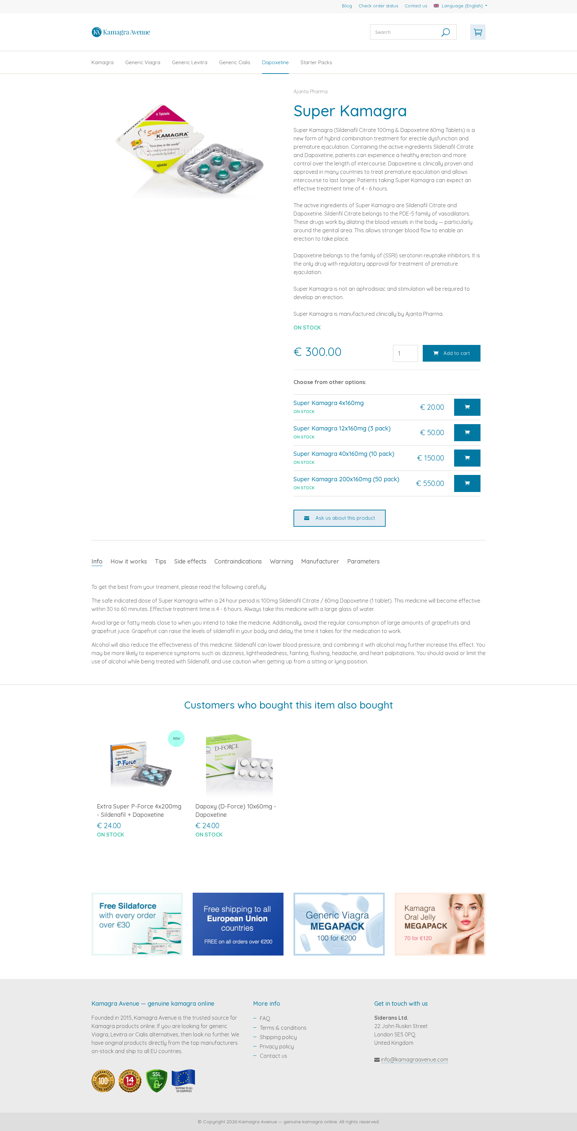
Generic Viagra (142, 62)
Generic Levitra (189, 62)
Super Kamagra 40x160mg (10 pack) (344, 454)
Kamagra (102, 62)
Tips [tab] (160, 561)
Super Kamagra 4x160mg (329, 403)
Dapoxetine (275, 62)
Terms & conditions (283, 1027)
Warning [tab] (281, 561)
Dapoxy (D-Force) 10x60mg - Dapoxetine (235, 810)
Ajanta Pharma (311, 91)
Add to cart (456, 353)
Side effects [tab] (190, 561)
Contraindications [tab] (238, 561)
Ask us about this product (344, 518)
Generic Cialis (234, 62)
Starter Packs (316, 62)
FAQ (265, 1018)
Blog (347, 5)
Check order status (378, 5)
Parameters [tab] (363, 561)
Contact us (416, 5)
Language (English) (462, 5)
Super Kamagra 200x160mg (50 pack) (346, 479)
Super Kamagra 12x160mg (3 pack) (342, 428)
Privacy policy (277, 1046)
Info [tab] (97, 561)
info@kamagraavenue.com (414, 1059)
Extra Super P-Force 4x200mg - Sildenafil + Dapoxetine (139, 810)
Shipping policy (278, 1037)
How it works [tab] (129, 561)
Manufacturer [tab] (320, 561)
